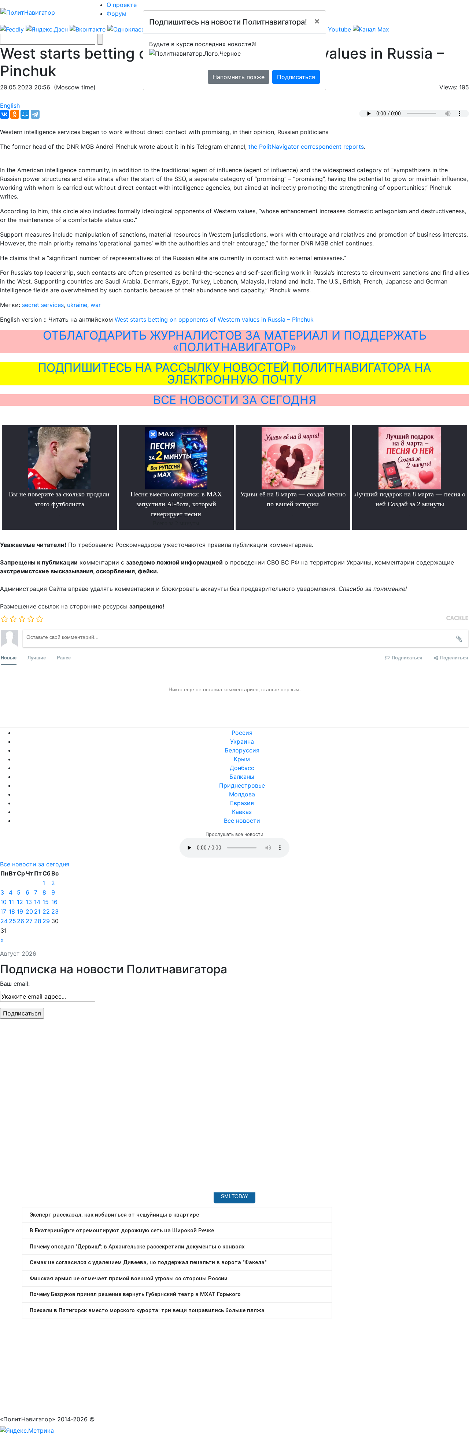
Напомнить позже (239, 77)
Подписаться (296, 77)
